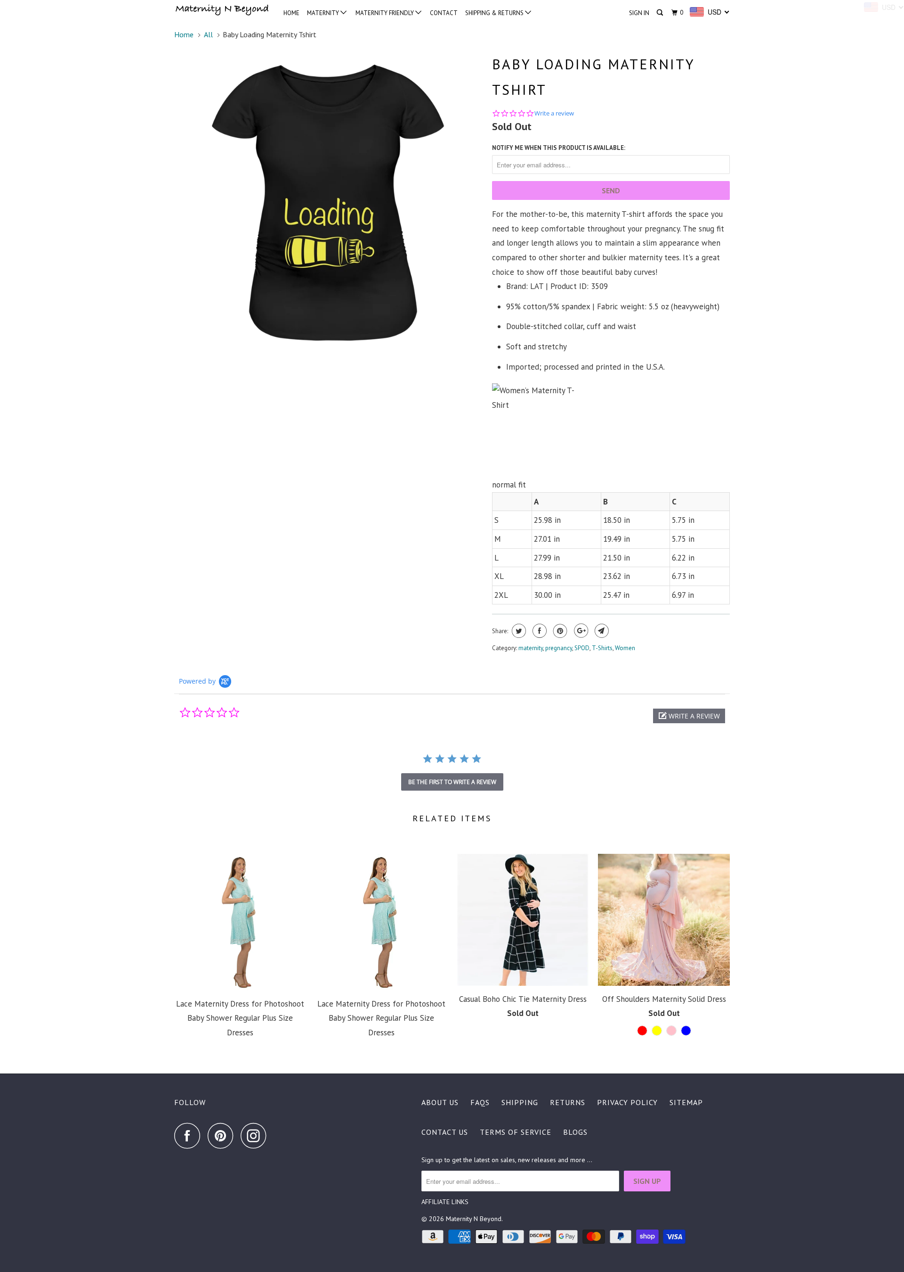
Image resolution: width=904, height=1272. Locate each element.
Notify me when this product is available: (558, 148)
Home (291, 13)
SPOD (581, 648)
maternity (530, 648)
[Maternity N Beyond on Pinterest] (223, 1135)
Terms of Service (515, 1132)
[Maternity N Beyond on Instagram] (256, 1135)
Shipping (519, 1102)
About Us (440, 1102)
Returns (567, 1102)
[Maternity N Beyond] (222, 10)
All (208, 34)
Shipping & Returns (495, 13)
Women (625, 648)
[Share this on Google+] (580, 631)
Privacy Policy (627, 1102)
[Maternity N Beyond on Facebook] (189, 1135)
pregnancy (558, 648)
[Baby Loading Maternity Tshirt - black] (328, 204)
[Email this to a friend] (600, 631)
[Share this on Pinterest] (559, 631)
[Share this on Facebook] (538, 631)
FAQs (480, 1102)
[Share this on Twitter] (517, 631)
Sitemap (686, 1102)
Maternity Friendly (385, 13)
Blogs (575, 1132)
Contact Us (444, 1132)
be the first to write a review (452, 782)
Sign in (639, 13)
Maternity (323, 13)
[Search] (660, 13)
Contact (444, 13)
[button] (689, 716)
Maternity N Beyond (473, 1218)
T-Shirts (602, 648)
